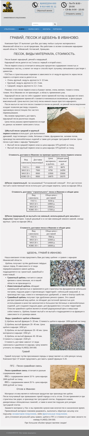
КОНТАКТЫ (46, 29)
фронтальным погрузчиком (55, 414)
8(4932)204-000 (48, 3)
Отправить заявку (73, 14)
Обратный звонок (44, 11)
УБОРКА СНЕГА (33, 29)
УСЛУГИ (21, 29)
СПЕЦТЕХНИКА (9, 29)
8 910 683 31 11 (48, 6)
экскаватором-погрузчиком (24, 414)
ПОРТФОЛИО (57, 29)
